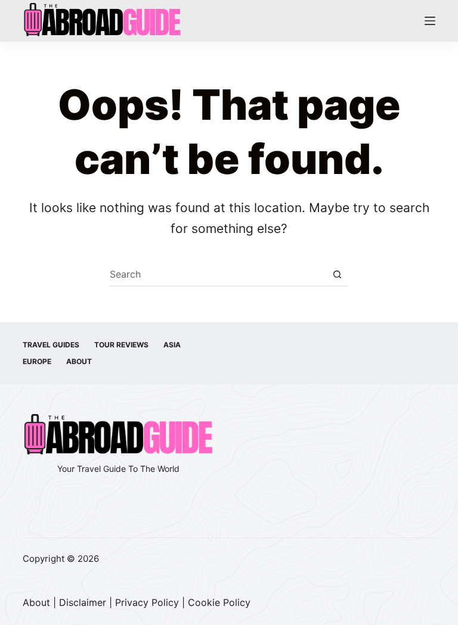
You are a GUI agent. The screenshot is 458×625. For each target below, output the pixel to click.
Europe (37, 361)
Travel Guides (51, 344)
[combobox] (218, 274)
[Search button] (337, 274)
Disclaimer (82, 602)
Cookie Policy (219, 602)
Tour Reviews (121, 344)
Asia (172, 344)
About (79, 361)
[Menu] (430, 20)
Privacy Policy (147, 602)
